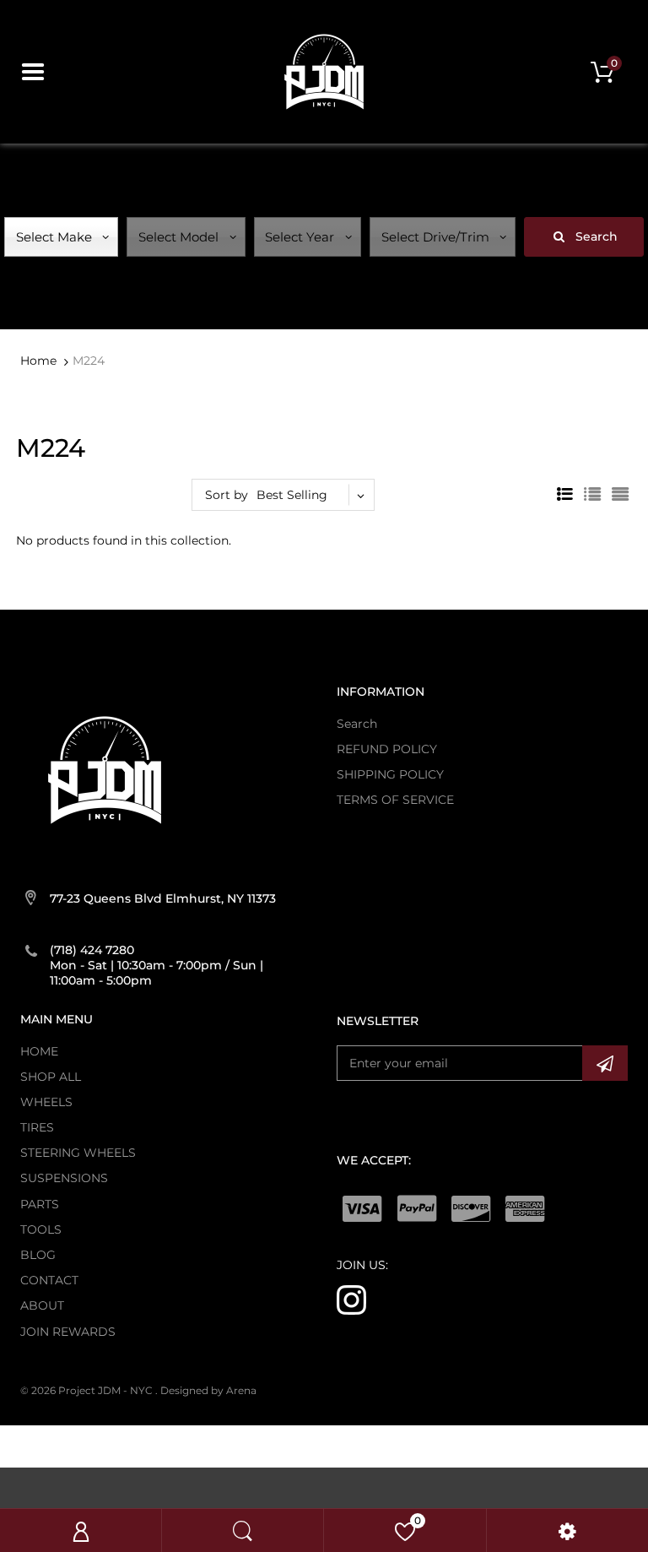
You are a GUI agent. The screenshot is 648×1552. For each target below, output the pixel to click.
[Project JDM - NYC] (324, 71)
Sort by (226, 494)
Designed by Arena (208, 1390)
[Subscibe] (605, 1063)
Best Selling (291, 494)
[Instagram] (351, 1298)
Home (38, 360)
